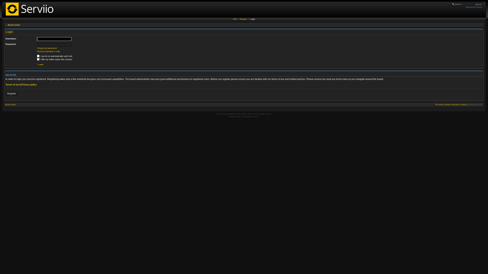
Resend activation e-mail (48, 51)
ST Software (246, 116)
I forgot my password (47, 48)
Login (252, 19)
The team (439, 105)
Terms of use (13, 84)
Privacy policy (29, 84)
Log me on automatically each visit (56, 56)
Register (243, 19)
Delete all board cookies (455, 105)
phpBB (231, 114)
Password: (11, 44)
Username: (11, 38)
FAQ (235, 19)
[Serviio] (31, 16)
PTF (256, 116)
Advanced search (474, 7)
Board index (14, 25)
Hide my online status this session (56, 59)
